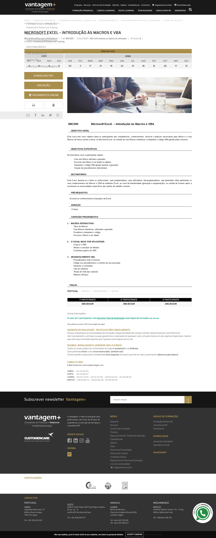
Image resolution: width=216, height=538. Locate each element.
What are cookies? (154, 534)
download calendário (163, 441)
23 (122, 66)
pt (69, 454)
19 (111, 66)
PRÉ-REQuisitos (36, 53)
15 (154, 66)
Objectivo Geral (37, 34)
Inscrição (43, 85)
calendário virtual (161, 445)
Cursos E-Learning (106, 10)
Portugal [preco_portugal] (72, 291)
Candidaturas (134, 5)
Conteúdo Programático (43, 66)
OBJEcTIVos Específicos (41, 40)
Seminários (180, 10)
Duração (32, 60)
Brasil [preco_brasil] (115, 291)
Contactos (145, 5)
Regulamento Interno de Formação (126, 460)
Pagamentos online (122, 467)
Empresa (78, 5)
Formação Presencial (82, 10)
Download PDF (43, 76)
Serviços (87, 5)
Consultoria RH (163, 10)
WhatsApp (159, 452)
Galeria (123, 5)
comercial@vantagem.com (93, 365)
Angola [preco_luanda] (86, 291)
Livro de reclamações (120, 464)
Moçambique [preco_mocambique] (101, 291)
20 (70, 66)
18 (143, 66)
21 (101, 66)
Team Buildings (145, 10)
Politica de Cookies (119, 453)
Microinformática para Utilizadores (141, 20)
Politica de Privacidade (121, 449)
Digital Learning (126, 10)
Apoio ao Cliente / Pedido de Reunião (127, 435)
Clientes (115, 5)
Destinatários (36, 47)
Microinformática (109, 20)
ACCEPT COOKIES (134, 534)
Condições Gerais (118, 457)
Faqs (112, 446)
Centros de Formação (101, 5)
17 (90, 66)
